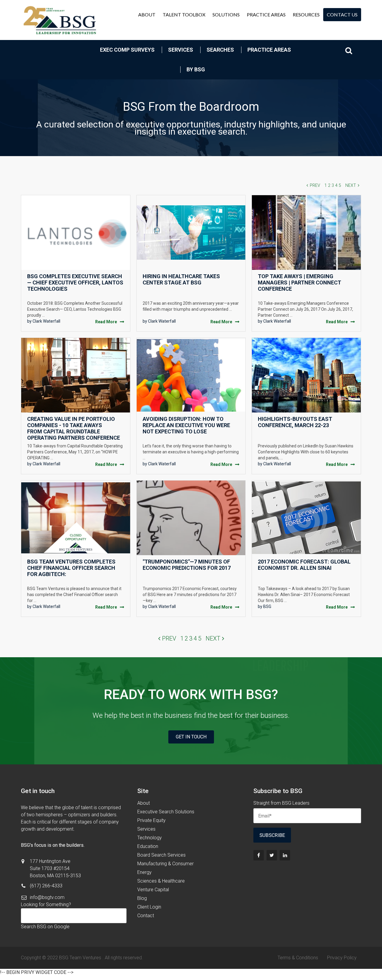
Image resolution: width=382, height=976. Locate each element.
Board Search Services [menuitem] (161, 855)
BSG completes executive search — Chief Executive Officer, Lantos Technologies (75, 282)
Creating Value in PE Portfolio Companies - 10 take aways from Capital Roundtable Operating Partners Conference (73, 428)
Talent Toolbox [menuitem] (184, 14)
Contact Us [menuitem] (342, 14)
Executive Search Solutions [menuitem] (165, 812)
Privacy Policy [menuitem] (342, 957)
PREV (315, 185)
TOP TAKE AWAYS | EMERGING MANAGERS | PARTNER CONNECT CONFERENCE (299, 282)
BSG (267, 606)
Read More (106, 321)
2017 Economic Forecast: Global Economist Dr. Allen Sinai (304, 564)
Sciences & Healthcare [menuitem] (161, 881)
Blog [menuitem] (142, 898)
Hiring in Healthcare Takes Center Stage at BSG (181, 279)
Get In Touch (191, 737)
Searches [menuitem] (220, 50)
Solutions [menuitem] (226, 14)
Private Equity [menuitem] (151, 820)
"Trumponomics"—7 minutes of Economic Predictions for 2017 (187, 564)
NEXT (350, 185)
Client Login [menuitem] (149, 907)
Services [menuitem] (180, 50)
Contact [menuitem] (145, 915)
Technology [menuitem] (149, 837)
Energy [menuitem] (144, 872)
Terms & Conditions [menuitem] (298, 957)
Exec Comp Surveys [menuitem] (127, 50)
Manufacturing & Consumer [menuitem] (165, 863)
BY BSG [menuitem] (196, 69)
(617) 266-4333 (46, 886)
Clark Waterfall (46, 321)
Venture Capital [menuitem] (153, 889)
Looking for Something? (46, 904)
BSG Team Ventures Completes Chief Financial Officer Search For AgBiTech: (71, 567)
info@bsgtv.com (47, 897)
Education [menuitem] (147, 846)
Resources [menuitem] (306, 14)
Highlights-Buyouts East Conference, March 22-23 (295, 422)
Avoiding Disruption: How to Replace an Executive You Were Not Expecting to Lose (186, 425)
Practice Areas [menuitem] (266, 14)
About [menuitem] (146, 14)
